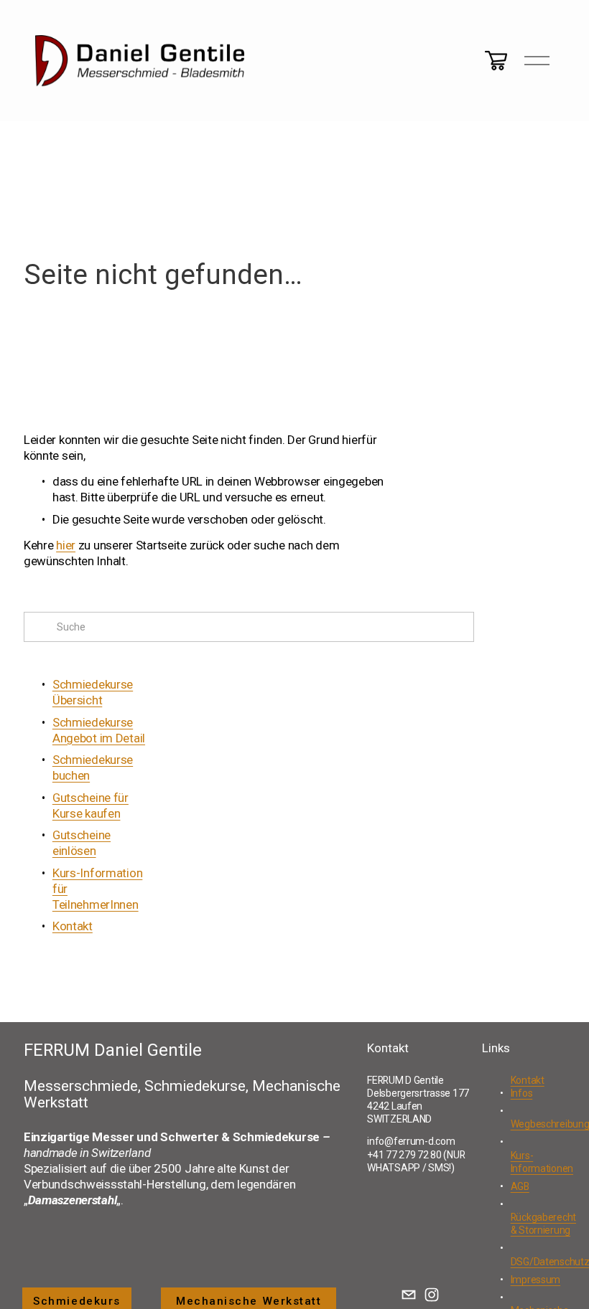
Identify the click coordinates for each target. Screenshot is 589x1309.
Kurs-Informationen (542, 1162)
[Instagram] (432, 1294)
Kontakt (72, 926)
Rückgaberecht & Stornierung (543, 1223)
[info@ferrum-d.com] (409, 1294)
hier (65, 545)
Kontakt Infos (527, 1086)
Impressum (535, 1279)
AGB (520, 1186)
